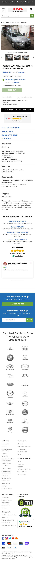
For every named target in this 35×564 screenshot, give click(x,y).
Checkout (4, 508)
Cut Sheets (21, 464)
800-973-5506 (25, 110)
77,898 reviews (20, 253)
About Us (20, 444)
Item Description (11, 128)
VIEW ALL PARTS (7, 488)
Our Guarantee (22, 449)
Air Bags (4, 446)
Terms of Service (22, 472)
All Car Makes (10, 22)
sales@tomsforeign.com (9, 525)
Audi (17, 22)
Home (3, 22)
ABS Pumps (5, 444)
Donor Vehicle (9, 135)
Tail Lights (5, 475)
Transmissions (6, 483)
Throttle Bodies (6, 478)
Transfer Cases (6, 481)
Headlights (5, 456)
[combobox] (17, 16)
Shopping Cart (6, 505)
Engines (4, 453)
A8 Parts (24, 22)
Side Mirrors (5, 466)
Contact (20, 454)
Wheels (4, 486)
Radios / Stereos (6, 463)
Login (3, 500)
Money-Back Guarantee (20, 2)
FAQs (19, 461)
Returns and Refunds (24, 469)
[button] (17, 118)
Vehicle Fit (7, 131)
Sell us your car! (22, 452)
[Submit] (32, 16)
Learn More (17, 82)
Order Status (5, 502)
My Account (5, 497)
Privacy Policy (22, 474)
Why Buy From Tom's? (24, 446)
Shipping (6, 139)
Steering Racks (6, 468)
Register (9, 500)
